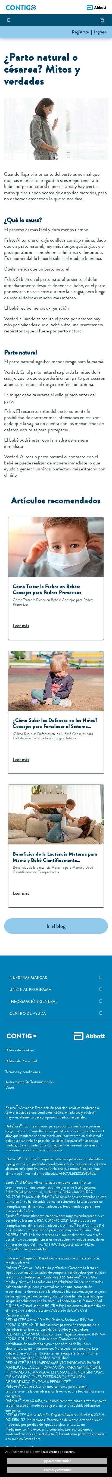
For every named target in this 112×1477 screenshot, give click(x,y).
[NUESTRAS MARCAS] (100, 977)
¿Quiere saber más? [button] (57, 1461)
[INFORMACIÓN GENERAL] (100, 1001)
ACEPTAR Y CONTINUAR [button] (57, 1470)
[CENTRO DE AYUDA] (100, 1013)
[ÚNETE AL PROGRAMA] (100, 989)
